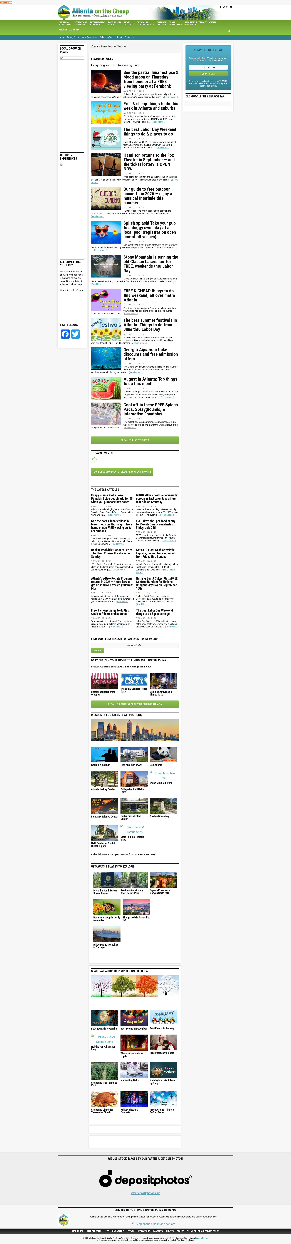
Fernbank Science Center (104, 816)
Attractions (143, 1231)
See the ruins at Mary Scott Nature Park (131, 892)
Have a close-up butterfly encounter (106, 919)
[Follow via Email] (231, 7)
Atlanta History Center (103, 789)
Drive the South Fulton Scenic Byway (105, 892)
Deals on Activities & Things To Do (161, 693)
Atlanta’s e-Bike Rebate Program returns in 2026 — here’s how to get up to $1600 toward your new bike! (112, 583)
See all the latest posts (135, 440)
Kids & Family (118, 1231)
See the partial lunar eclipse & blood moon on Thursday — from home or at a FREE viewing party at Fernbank (151, 79)
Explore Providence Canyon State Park (160, 891)
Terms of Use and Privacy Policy (203, 1231)
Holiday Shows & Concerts (129, 1111)
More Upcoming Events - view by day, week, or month (122, 471)
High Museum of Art (131, 765)
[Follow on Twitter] (224, 7)
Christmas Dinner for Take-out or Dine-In (102, 1111)
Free (106, 1231)
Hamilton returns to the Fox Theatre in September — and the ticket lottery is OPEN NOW (149, 162)
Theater (170, 1231)
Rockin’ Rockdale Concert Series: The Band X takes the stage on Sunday (112, 553)
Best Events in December (133, 1028)
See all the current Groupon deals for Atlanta (135, 704)
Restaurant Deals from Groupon (103, 693)
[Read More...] (171, 97)
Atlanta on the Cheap (108, 12)
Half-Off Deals (94, 1231)
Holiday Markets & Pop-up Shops (162, 1082)
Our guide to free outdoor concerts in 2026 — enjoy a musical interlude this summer (148, 196)
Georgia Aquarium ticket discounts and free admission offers (151, 354)
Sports (180, 1231)
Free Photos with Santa (162, 1053)
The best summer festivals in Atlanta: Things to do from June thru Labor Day (150, 325)
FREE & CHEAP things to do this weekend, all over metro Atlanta (149, 295)
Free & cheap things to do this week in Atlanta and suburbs (151, 105)
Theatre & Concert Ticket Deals (133, 690)
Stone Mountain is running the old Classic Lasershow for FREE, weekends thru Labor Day (151, 264)
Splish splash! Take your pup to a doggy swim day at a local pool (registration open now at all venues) (150, 230)
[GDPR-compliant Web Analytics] (6, 2)
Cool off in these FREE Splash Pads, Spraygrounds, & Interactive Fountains (151, 409)
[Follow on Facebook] (220, 7)
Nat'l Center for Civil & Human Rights (103, 844)
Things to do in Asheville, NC (136, 919)
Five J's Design (201, 1238)
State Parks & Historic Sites (132, 838)
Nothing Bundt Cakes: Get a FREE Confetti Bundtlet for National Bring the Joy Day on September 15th (157, 583)
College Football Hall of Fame (132, 790)
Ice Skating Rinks (129, 1080)
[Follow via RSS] (227, 7)
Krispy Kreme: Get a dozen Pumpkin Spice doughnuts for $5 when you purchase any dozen (111, 499)
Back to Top (78, 1231)
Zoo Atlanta (156, 765)
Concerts (158, 1231)
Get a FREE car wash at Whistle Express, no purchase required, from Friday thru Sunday (155, 553)
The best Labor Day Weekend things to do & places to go (150, 131)
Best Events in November (104, 1028)
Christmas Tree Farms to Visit (104, 1084)
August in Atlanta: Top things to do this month (150, 381)
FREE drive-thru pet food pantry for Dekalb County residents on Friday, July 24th (156, 524)
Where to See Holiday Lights (131, 1055)
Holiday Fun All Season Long (103, 1048)
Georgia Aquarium (100, 765)
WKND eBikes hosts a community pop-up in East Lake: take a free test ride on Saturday (157, 499)
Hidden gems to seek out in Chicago (106, 946)
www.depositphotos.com (145, 1193)
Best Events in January (162, 1028)
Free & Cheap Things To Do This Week (162, 1111)
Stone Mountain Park (161, 783)
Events (130, 1231)
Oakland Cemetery (159, 816)
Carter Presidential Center (130, 817)
